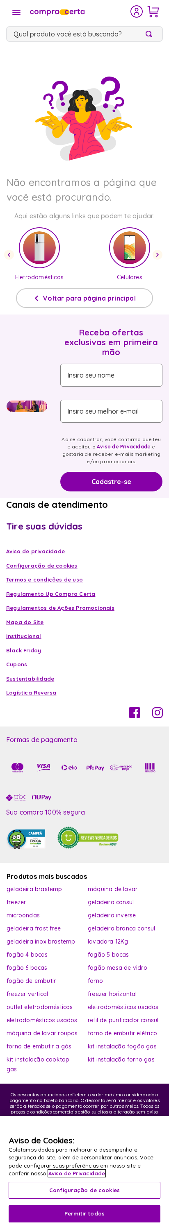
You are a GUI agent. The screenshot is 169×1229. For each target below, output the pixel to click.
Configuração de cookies (84, 1190)
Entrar (136, 11)
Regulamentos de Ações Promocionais (60, 607)
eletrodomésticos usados (123, 1007)
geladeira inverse (112, 915)
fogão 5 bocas (108, 954)
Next (159, 255)
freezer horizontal (112, 994)
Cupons (16, 664)
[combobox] (84, 34)
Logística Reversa (31, 692)
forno (95, 981)
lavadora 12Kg (108, 941)
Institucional (23, 636)
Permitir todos (84, 1213)
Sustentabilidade (30, 678)
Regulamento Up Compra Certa (50, 594)
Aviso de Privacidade (124, 447)
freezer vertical (27, 994)
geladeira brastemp (34, 889)
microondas (23, 915)
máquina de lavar (112, 889)
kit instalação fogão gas (122, 1046)
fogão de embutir (31, 981)
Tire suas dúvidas (44, 526)
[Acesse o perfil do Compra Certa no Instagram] (157, 715)
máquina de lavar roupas (42, 1033)
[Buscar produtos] (150, 34)
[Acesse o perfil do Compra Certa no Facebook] (134, 715)
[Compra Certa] (79, 11)
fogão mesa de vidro (117, 967)
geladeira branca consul (121, 928)
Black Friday (23, 650)
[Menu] (16, 12)
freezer (16, 902)
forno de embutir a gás (39, 1046)
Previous (10, 255)
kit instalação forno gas (121, 1059)
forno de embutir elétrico (122, 1033)
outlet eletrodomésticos (40, 1007)
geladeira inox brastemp (41, 941)
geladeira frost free (34, 928)
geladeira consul (111, 902)
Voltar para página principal (89, 298)
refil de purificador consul (123, 1020)
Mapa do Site (24, 622)
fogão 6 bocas (27, 967)
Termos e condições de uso (44, 579)
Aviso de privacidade (35, 551)
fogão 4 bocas (27, 954)
